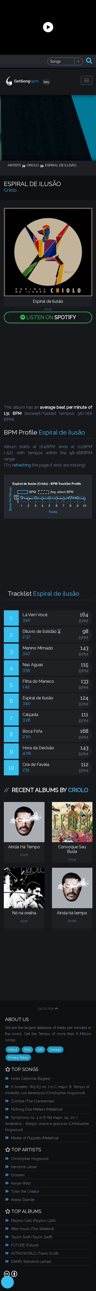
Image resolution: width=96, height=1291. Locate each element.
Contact (55, 1049)
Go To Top (46, 1009)
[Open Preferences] (7, 1282)
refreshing (21, 465)
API (40, 1049)
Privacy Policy (18, 1057)
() (30, 1079)
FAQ (27, 1049)
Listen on (50, 317)
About (12, 1049)
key (46, 82)
